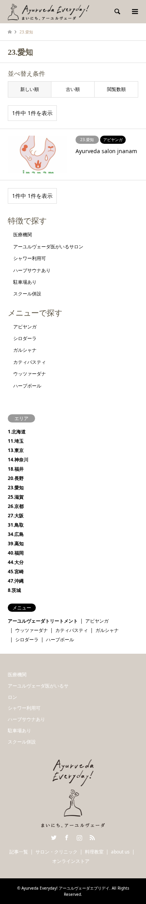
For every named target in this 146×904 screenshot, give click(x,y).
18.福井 (16, 469)
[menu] (134, 11)
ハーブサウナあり (32, 270)
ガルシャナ (25, 350)
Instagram (79, 837)
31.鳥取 (16, 525)
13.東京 (16, 450)
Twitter (53, 837)
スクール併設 (27, 293)
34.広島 (16, 534)
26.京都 (16, 506)
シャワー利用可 (29, 258)
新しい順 (29, 89)
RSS (92, 837)
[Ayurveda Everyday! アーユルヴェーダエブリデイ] (48, 11)
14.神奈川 (18, 459)
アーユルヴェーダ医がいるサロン (48, 246)
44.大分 (16, 562)
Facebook (66, 837)
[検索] (116, 11)
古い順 (73, 89)
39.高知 (16, 543)
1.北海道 (17, 431)
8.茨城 (14, 590)
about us (120, 851)
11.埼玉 (16, 441)
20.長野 (16, 478)
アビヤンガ (25, 326)
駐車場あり (25, 282)
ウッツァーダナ (29, 373)
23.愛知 (16, 487)
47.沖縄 (16, 581)
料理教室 (94, 851)
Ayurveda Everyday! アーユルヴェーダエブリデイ (65, 888)
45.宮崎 (16, 571)
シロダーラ (25, 338)
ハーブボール (27, 385)
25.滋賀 (16, 497)
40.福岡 (16, 553)
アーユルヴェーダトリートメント (43, 621)
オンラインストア (71, 861)
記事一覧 (18, 851)
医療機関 (22, 234)
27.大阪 (16, 515)
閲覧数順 (116, 89)
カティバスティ (29, 362)
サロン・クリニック (56, 851)
